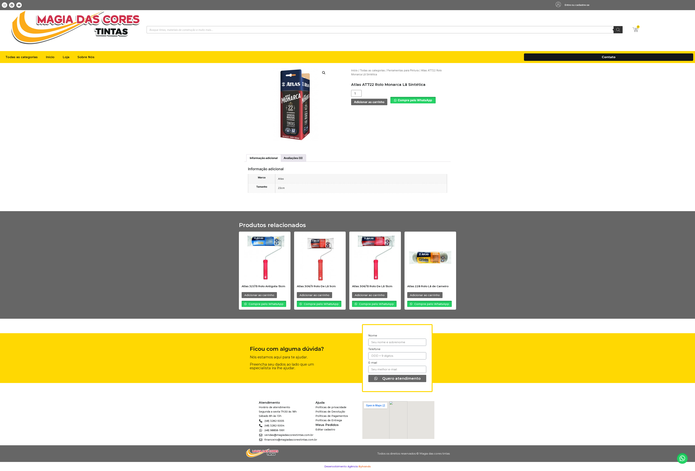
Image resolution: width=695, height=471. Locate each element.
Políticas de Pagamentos (331, 416)
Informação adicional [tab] (264, 158)
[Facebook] (11, 5)
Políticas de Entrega (328, 420)
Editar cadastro (325, 429)
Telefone (374, 349)
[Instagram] (4, 5)
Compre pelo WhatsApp (415, 100)
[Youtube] (19, 5)
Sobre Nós (85, 57)
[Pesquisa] (618, 29)
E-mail (372, 362)
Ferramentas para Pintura (403, 70)
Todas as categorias (21, 57)
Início (50, 57)
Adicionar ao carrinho (369, 102)
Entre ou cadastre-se (577, 5)
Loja (66, 57)
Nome (372, 335)
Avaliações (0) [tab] (293, 158)
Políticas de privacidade (330, 407)
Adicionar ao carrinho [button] (259, 295)
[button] (324, 73)
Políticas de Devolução (330, 411)
